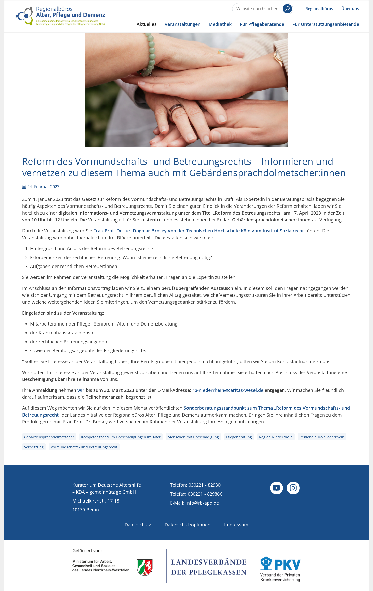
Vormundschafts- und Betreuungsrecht (84, 447)
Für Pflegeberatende (262, 24)
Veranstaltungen (182, 24)
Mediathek (220, 24)
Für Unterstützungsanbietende (325, 24)
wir (80, 390)
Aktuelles (147, 24)
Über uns (350, 8)
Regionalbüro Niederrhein (322, 437)
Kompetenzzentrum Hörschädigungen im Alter (121, 437)
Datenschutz (138, 525)
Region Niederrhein (276, 437)
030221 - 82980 (205, 485)
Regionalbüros (319, 8)
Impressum (236, 525)
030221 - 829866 (205, 494)
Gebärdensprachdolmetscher (49, 437)
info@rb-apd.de (202, 503)
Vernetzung (34, 447)
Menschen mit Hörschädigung (193, 437)
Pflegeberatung (239, 437)
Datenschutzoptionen (187, 525)
